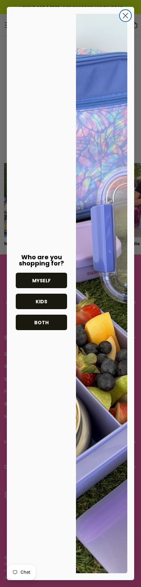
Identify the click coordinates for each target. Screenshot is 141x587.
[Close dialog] (125, 16)
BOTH (41, 322)
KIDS (41, 301)
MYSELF (41, 280)
